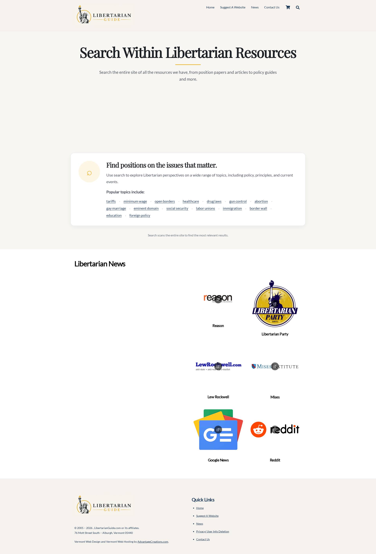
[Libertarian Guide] (103, 23)
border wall (258, 208)
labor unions (205, 208)
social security (177, 208)
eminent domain (146, 208)
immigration (232, 208)
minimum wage (135, 201)
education (114, 215)
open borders (165, 201)
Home (210, 7)
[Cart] (288, 7)
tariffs (111, 201)
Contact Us (271, 7)
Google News (218, 460)
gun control (238, 201)
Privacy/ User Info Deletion (212, 531)
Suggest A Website (232, 7)
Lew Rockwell (218, 397)
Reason (218, 325)
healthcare (191, 201)
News (255, 7)
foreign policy (139, 215)
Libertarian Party (275, 334)
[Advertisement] (188, 117)
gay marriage (116, 208)
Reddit (275, 460)
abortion (261, 201)
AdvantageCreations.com (152, 541)
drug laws (214, 201)
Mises (274, 397)
